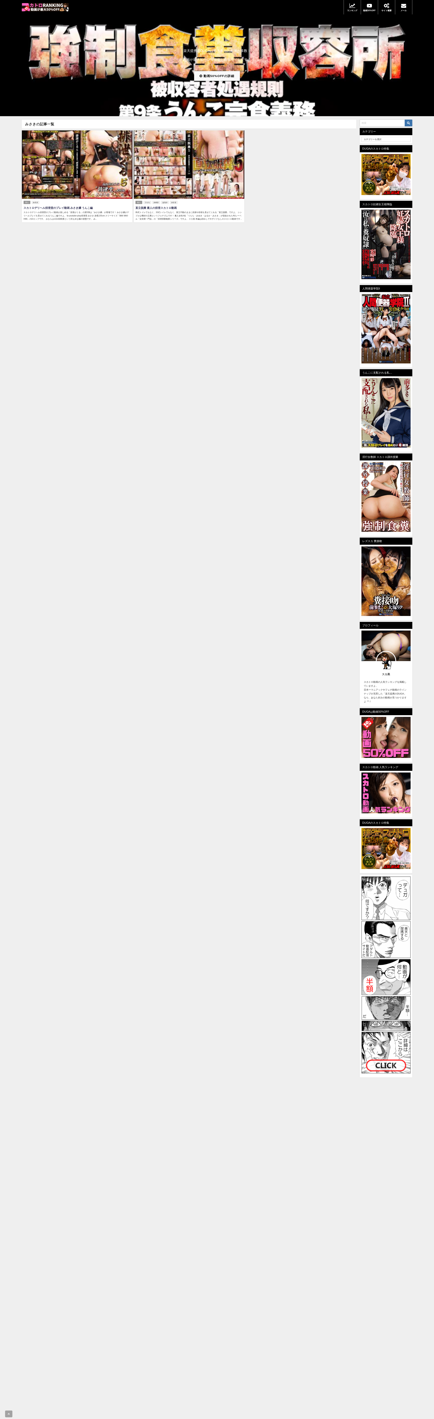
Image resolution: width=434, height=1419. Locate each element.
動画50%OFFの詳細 (218, 76)
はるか (164, 202)
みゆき (156, 202)
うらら (147, 202)
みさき (35, 202)
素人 (139, 202)
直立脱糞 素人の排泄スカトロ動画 (156, 207)
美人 (27, 202)
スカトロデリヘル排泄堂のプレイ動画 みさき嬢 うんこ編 (58, 207)
